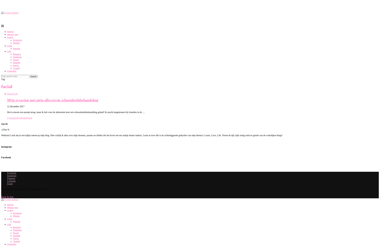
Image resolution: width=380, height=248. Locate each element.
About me (12, 34)
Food (16, 59)
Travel (16, 68)
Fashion (17, 57)
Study (16, 43)
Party (16, 65)
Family (16, 48)
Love (9, 45)
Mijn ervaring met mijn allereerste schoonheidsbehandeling (52, 100)
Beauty (17, 54)
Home (10, 31)
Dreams (17, 40)
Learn (10, 37)
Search (33, 76)
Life (9, 51)
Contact (11, 71)
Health (16, 62)
